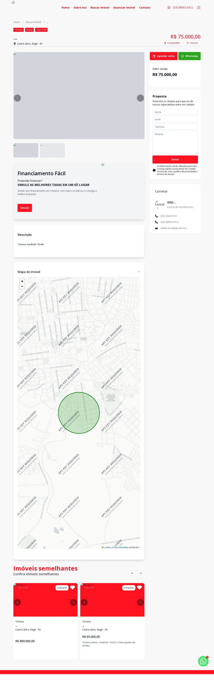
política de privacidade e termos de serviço (177, 173)
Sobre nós (80, 7)
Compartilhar (173, 43)
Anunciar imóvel (124, 7)
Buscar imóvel (100, 7)
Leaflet (107, 547)
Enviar (175, 159)
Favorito (194, 43)
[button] (17, 98)
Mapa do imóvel (29, 272)
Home (66, 7)
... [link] (47, 22)
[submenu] (199, 7)
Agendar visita (166, 56)
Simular (24, 207)
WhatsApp (191, 56)
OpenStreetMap (121, 547)
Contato (144, 7)
